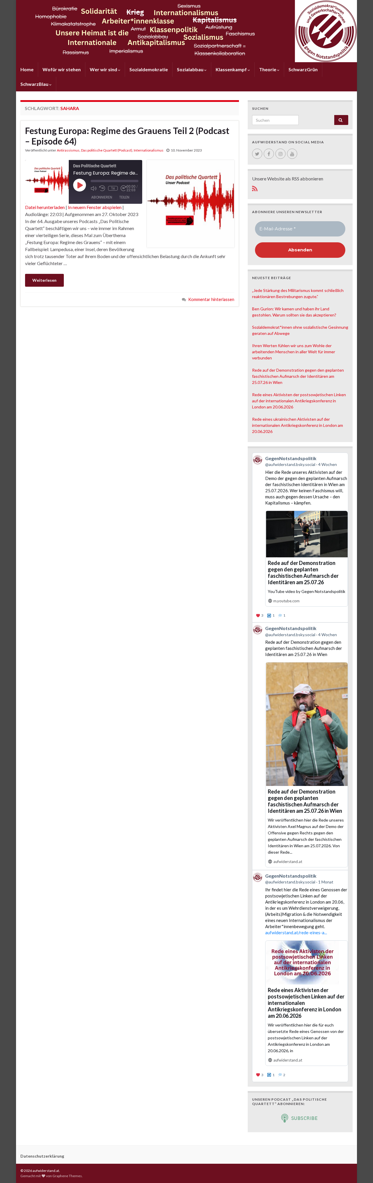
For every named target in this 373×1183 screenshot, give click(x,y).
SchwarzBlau (34, 84)
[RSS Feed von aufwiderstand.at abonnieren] (255, 187)
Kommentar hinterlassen (211, 299)
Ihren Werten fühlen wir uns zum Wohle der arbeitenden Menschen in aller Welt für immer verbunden (293, 351)
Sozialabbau (190, 69)
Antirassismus (68, 150)
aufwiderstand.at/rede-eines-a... (296, 932)
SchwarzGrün (303, 69)
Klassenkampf (232, 69)
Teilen (124, 197)
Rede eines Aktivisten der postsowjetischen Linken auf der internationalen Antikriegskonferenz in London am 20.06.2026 (299, 400)
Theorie (268, 69)
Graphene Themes (67, 1176)
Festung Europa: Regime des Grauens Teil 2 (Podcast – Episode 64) (127, 135)
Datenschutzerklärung (42, 1156)
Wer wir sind (104, 69)
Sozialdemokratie (148, 69)
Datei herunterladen (45, 207)
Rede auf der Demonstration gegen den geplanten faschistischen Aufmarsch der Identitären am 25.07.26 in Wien (298, 376)
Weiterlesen (44, 280)
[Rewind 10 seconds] (102, 188)
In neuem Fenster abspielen (95, 207)
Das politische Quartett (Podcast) (106, 150)
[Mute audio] (93, 188)
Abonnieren (101, 197)
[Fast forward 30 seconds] (123, 188)
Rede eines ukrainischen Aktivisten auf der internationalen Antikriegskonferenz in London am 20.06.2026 (297, 425)
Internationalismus (148, 150)
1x (113, 188)
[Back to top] (360, 1170)
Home (27, 69)
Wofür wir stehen (62, 69)
